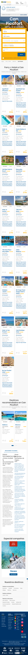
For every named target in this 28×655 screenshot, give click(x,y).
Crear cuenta (17, 3)
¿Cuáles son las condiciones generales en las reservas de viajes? (20, 508)
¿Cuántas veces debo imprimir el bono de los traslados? (19, 530)
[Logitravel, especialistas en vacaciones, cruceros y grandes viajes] (6, 2)
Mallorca (14, 61)
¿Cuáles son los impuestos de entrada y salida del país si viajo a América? (20, 512)
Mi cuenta (21, 3)
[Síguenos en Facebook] (22, 619)
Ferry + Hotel (8, 61)
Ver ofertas (13, 574)
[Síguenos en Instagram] (22, 622)
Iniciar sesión (24, 10)
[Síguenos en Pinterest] (22, 631)
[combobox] (14, 31)
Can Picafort (20, 61)
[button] (14, 40)
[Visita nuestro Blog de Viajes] (24, 637)
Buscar (21, 54)
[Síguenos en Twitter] (22, 628)
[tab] (13, 445)
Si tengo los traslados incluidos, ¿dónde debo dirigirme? (19, 501)
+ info (10, 85)
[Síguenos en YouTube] (22, 625)
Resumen (5, 85)
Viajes (2, 61)
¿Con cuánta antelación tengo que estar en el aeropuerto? (19, 478)
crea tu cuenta (23, 14)
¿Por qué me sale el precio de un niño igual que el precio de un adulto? (20, 526)
